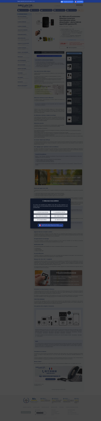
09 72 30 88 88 (56, 224)
